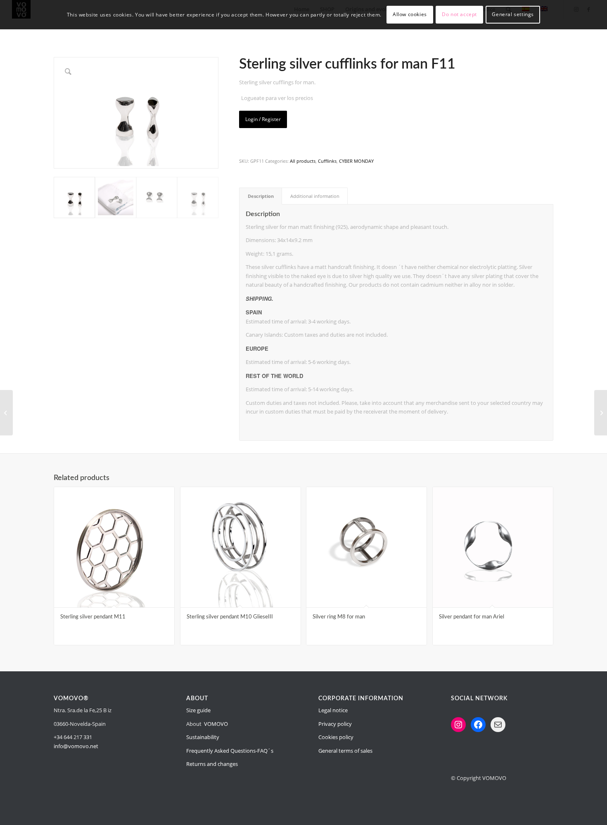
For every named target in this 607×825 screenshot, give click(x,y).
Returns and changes (212, 764)
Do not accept (459, 14)
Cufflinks (327, 161)
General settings (513, 14)
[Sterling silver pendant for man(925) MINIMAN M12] (6, 412)
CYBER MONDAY (356, 161)
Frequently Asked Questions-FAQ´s (229, 750)
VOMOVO (216, 724)
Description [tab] (261, 196)
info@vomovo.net (76, 746)
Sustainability (202, 737)
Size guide (198, 710)
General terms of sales (345, 750)
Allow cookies (410, 14)
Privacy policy (335, 724)
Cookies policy (335, 737)
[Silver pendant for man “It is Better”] (600, 412)
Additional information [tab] (314, 196)
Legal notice (333, 710)
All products (302, 161)
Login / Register (263, 119)
